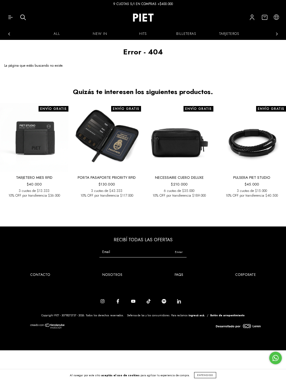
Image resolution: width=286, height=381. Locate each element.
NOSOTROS (112, 274)
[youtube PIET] (133, 301)
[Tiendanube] (47, 327)
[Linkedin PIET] (179, 301)
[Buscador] (23, 18)
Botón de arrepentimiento (227, 315)
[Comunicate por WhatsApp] (275, 358)
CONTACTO (40, 274)
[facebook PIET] (118, 301)
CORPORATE (245, 274)
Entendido (205, 375)
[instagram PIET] (103, 301)
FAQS (179, 274)
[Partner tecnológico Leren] (238, 327)
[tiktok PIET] (149, 301)
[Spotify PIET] (164, 301)
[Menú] (10, 18)
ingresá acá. (197, 315)
